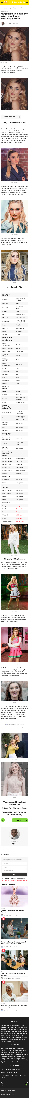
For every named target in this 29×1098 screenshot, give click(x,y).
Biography (5, 11)
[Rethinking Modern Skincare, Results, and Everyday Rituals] (14, 991)
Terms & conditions (6, 1092)
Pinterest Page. (20, 808)
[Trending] (3, 918)
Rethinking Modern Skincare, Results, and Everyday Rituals (14, 1006)
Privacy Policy (12, 1090)
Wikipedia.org (20, 515)
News (2, 940)
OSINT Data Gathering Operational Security (13, 974)
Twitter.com (19, 512)
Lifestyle (3, 908)
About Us (3, 1090)
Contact (16, 1092)
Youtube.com (20, 521)
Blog (2, 971)
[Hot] (3, 950)
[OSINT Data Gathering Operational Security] (14, 960)
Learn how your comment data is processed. (14, 880)
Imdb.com (19, 518)
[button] (2, 2)
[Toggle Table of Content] (17, 117)
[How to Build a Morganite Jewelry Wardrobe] (14, 896)
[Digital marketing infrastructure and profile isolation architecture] (14, 928)
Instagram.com (20, 506)
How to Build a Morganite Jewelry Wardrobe (12, 911)
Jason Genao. (14, 804)
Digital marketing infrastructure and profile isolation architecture (13, 942)
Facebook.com (20, 509)
